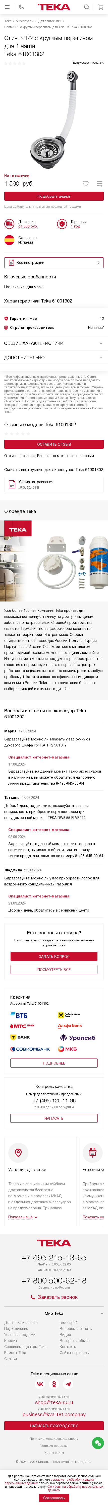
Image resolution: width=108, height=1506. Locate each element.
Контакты (68, 1347)
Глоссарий (69, 1323)
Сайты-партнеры (74, 1353)
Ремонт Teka (15, 1353)
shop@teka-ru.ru (54, 1402)
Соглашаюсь (54, 1498)
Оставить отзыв (54, 444)
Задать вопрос (54, 957)
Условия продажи (19, 1335)
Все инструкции (30, 263)
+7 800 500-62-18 (54, 1281)
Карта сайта (54, 1453)
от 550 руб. (28, 226)
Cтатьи (10, 1359)
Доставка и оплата (21, 1323)
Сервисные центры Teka (25, 1347)
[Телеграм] (68, 1384)
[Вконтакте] (40, 1384)
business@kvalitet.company (54, 1414)
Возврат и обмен (75, 1341)
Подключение (16, 1329)
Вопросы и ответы (76, 1329)
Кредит (10, 1341)
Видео (65, 1335)
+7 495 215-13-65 (54, 1258)
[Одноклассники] (54, 1384)
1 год (75, 226)
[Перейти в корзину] (101, 7)
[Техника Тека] (54, 7)
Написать (54, 1118)
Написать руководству (54, 1426)
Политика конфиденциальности (54, 1439)
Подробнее (54, 1063)
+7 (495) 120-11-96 (54, 1100)
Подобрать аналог (54, 196)
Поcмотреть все (54, 970)
